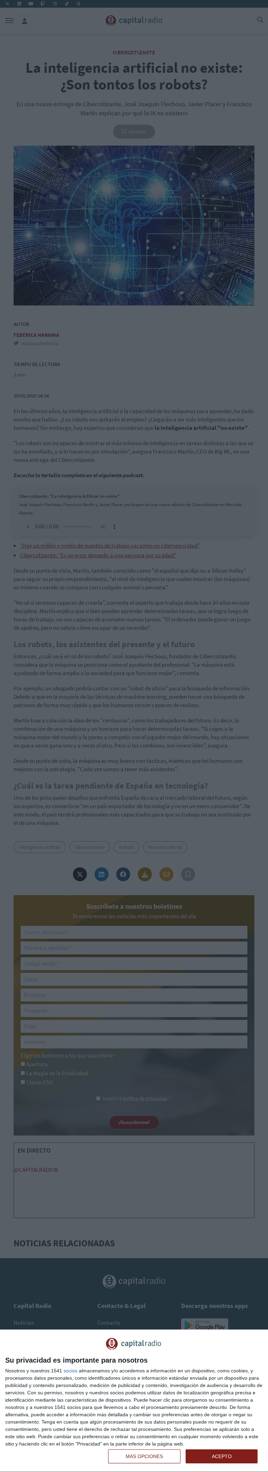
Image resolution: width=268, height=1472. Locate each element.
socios (70, 1370)
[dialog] (134, 1401)
